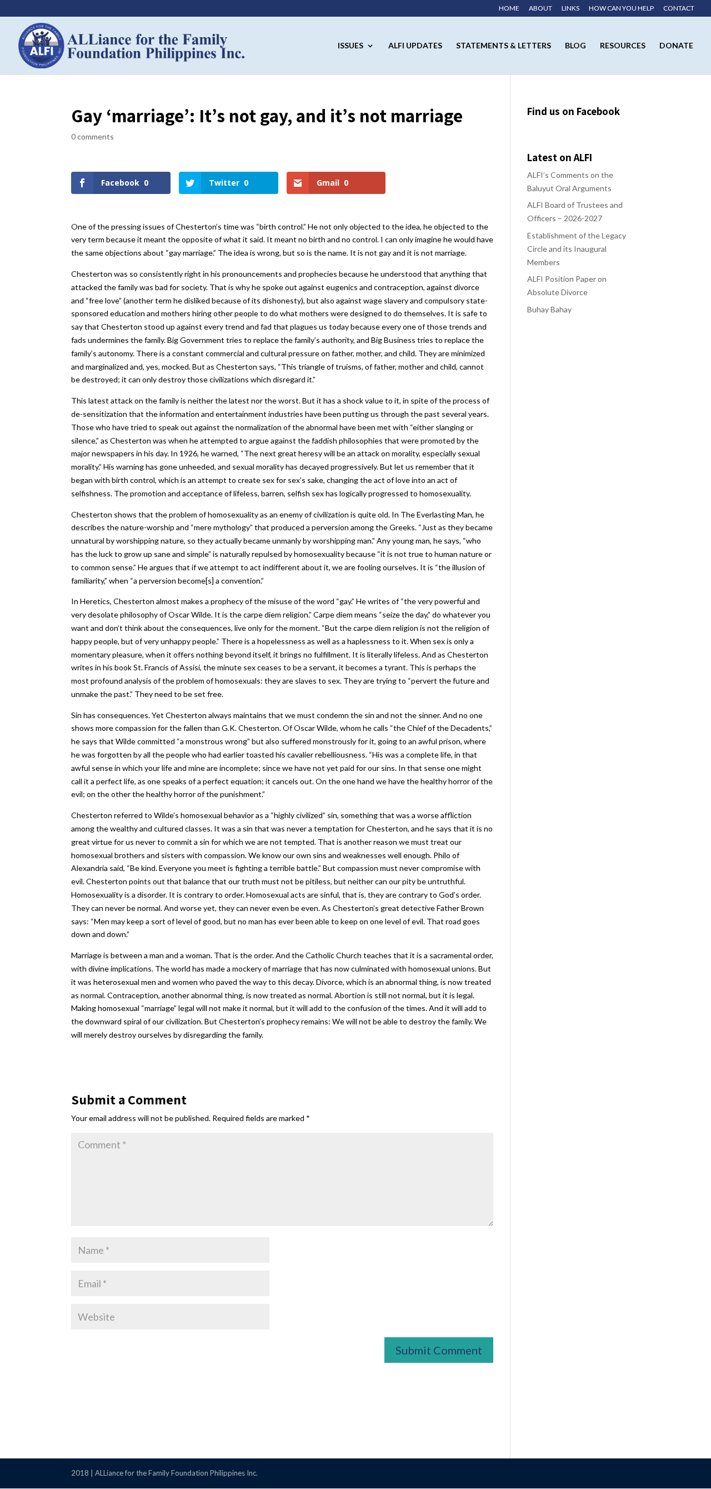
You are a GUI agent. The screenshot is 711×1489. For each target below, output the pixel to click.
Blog (575, 46)
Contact (678, 8)
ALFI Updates (415, 46)
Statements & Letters (503, 46)
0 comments (92, 136)
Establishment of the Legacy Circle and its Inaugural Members (576, 249)
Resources (622, 46)
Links (570, 8)
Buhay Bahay (549, 309)
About (540, 8)
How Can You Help (621, 8)
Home (509, 8)
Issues (350, 46)
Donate (676, 46)
